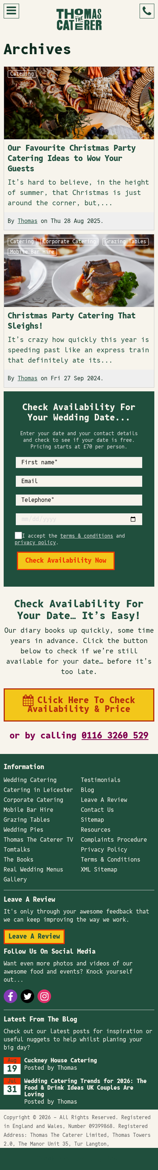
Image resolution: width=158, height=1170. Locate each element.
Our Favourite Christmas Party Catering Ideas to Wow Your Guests (72, 158)
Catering (22, 74)
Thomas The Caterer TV (38, 840)
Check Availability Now (77, 1159)
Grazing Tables (125, 241)
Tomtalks (17, 850)
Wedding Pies (23, 830)
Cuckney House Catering (60, 1061)
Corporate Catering (69, 241)
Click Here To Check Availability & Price (81, 705)
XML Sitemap (99, 870)
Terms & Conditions (110, 860)
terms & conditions (86, 536)
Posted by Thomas (50, 1068)
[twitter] (27, 996)
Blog (87, 790)
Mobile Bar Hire (32, 252)
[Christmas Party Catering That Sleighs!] (79, 270)
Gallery (15, 880)
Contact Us (97, 810)
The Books (18, 860)
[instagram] (44, 996)
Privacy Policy (104, 850)
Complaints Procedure (114, 840)
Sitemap (92, 820)
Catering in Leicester (38, 790)
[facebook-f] (10, 996)
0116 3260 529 (115, 735)
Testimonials (101, 780)
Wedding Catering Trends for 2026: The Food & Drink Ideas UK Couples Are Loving (85, 1087)
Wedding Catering (30, 780)
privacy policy (35, 542)
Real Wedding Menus (33, 870)
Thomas (27, 221)
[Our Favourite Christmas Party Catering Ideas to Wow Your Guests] (79, 103)
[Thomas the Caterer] (79, 19)
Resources (96, 830)
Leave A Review (104, 800)
